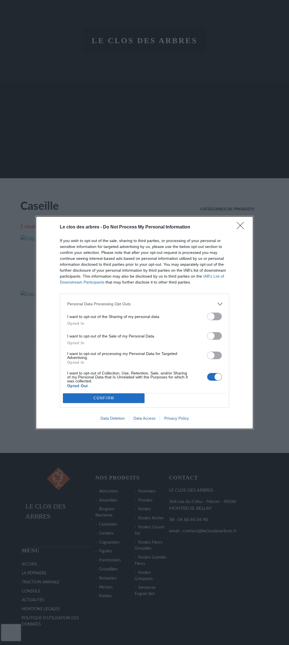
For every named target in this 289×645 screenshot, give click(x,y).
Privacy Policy (176, 418)
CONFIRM (103, 398)
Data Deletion (112, 418)
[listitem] (144, 304)
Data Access (144, 418)
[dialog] (144, 322)
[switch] (214, 316)
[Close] (242, 227)
